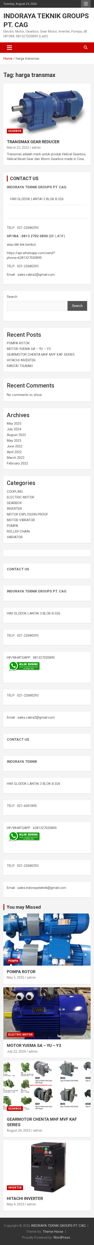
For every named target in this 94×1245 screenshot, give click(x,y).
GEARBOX (14, 131)
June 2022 (14, 446)
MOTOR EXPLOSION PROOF (27, 514)
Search (12, 297)
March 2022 (15, 458)
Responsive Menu (86, 4)
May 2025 (14, 423)
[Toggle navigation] (9, 47)
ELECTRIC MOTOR (20, 497)
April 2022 (14, 452)
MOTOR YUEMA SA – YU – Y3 (29, 349)
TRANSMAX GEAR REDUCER (33, 141)
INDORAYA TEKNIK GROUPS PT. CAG (58, 1226)
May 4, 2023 (15, 1204)
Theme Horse (53, 1232)
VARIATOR (15, 537)
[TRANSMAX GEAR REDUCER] (47, 109)
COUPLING (15, 492)
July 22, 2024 (16, 1051)
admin (36, 147)
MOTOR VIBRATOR (21, 520)
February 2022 (17, 463)
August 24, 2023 (18, 1130)
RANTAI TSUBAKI (20, 366)
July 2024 (14, 429)
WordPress (61, 1237)
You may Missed (24, 907)
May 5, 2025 (15, 977)
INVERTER (14, 509)
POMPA (12, 526)
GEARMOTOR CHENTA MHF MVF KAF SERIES (41, 354)
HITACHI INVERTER (21, 360)
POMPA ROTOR (18, 343)
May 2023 (14, 441)
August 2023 (16, 435)
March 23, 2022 (18, 147)
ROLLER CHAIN (18, 531)
